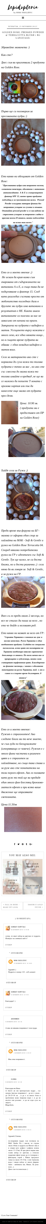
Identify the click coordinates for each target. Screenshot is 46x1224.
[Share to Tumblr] (26, 844)
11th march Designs (36, 1221)
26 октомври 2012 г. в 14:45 (20, 930)
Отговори (17, 953)
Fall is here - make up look (11, 905)
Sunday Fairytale (18, 927)
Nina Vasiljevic (20, 960)
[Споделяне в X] (18, 844)
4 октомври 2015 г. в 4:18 (13, 1022)
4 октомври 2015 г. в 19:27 (22, 1053)
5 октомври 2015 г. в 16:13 (22, 1130)
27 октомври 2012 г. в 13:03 (23, 963)
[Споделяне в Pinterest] (23, 844)
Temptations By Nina (14, 1221)
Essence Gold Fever (35, 905)
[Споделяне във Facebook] (14, 844)
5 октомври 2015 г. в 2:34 (13, 1082)
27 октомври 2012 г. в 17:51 (20, 995)
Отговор (8, 945)
